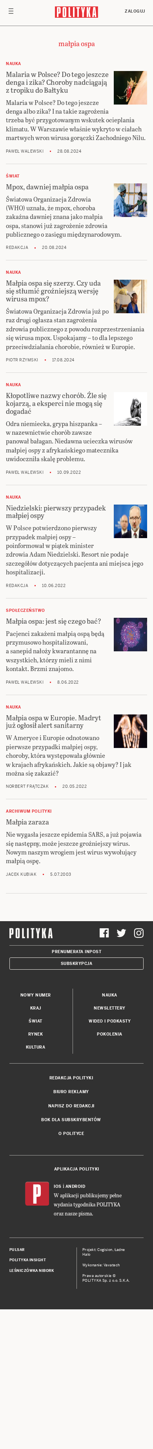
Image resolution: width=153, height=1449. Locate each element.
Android (76, 1186)
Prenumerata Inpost (76, 951)
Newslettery (110, 1008)
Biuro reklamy (71, 1091)
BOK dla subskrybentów (71, 1119)
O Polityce (71, 1133)
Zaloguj (135, 11)
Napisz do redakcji (71, 1106)
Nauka (109, 995)
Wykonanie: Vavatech (101, 1265)
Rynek (35, 1034)
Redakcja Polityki (71, 1078)
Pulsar (17, 1249)
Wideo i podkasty (110, 1021)
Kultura (36, 1047)
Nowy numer (35, 995)
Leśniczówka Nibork (31, 1270)
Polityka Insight (27, 1260)
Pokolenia (109, 1034)
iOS (58, 1186)
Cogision (105, 1249)
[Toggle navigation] (11, 13)
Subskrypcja (77, 963)
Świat (35, 1021)
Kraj (35, 1008)
